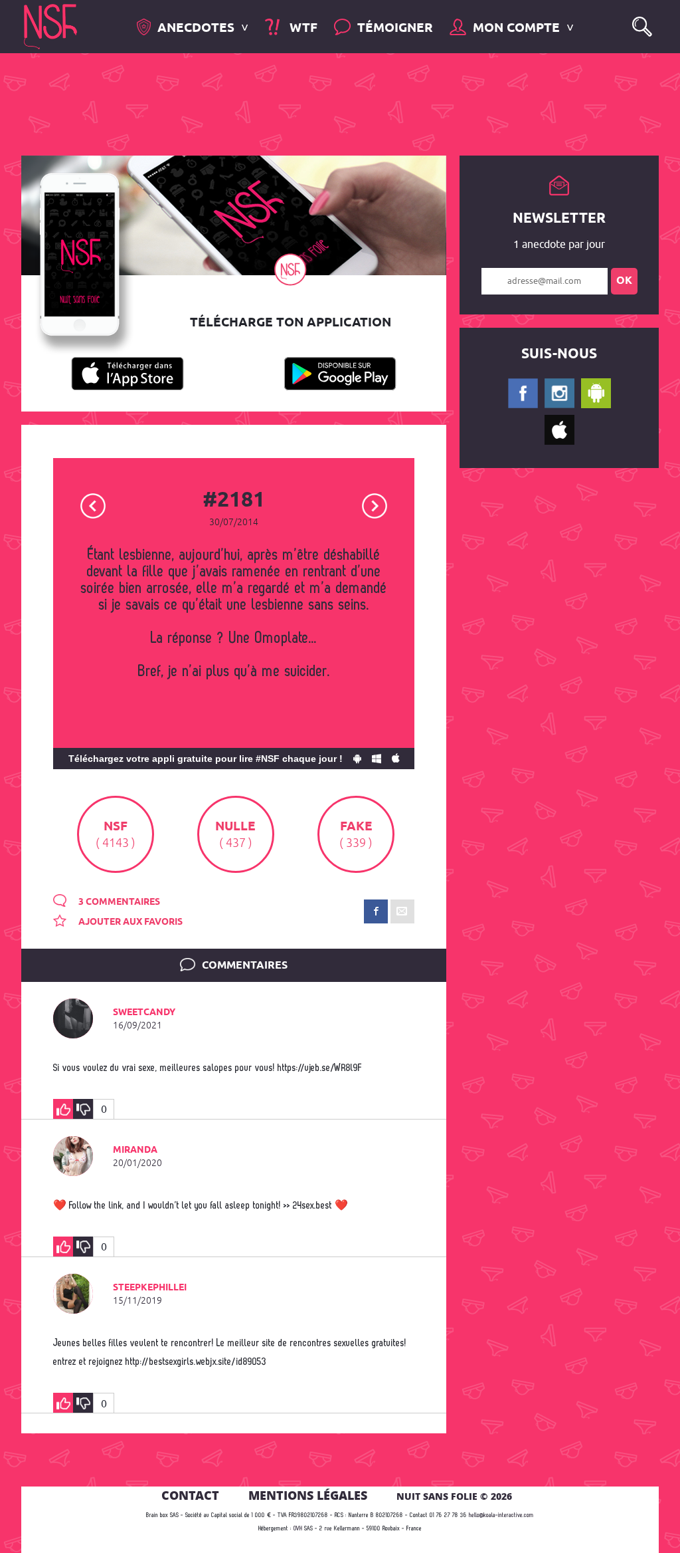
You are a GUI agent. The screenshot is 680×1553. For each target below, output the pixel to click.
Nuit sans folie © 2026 (454, 1496)
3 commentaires (118, 902)
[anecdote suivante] (375, 505)
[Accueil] (50, 25)
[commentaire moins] (83, 1109)
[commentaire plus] (63, 1109)
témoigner (395, 28)
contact (190, 1495)
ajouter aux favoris (129, 922)
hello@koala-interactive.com (501, 1515)
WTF (301, 28)
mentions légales (307, 1495)
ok (624, 281)
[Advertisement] (329, 103)
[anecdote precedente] (93, 505)
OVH (298, 1529)
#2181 (234, 500)
